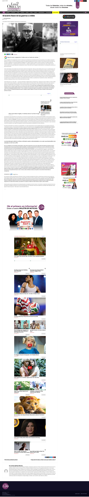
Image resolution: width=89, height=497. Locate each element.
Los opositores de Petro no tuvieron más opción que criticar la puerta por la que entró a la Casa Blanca (68, 107)
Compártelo (15, 54)
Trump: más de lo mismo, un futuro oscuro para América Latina (43, 459)
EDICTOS (35, 12)
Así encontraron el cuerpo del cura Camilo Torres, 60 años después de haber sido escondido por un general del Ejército (68, 112)
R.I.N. (61, 12)
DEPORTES (22, 12)
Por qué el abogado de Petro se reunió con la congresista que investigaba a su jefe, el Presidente (68, 97)
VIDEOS (31, 12)
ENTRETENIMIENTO (41, 12)
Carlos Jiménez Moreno (7, 18)
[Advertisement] (30, 196)
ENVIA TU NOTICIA (55, 12)
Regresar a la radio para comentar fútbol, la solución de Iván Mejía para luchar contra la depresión (68, 117)
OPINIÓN (27, 12)
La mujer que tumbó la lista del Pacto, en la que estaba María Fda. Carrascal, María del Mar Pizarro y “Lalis (68, 102)
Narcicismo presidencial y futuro (11, 459)
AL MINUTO (7, 12)
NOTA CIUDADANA (48, 12)
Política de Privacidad (84, 493)
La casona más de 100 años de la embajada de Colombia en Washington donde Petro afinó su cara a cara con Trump (68, 122)
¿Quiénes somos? (77, 493)
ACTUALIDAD (13, 12)
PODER (18, 12)
